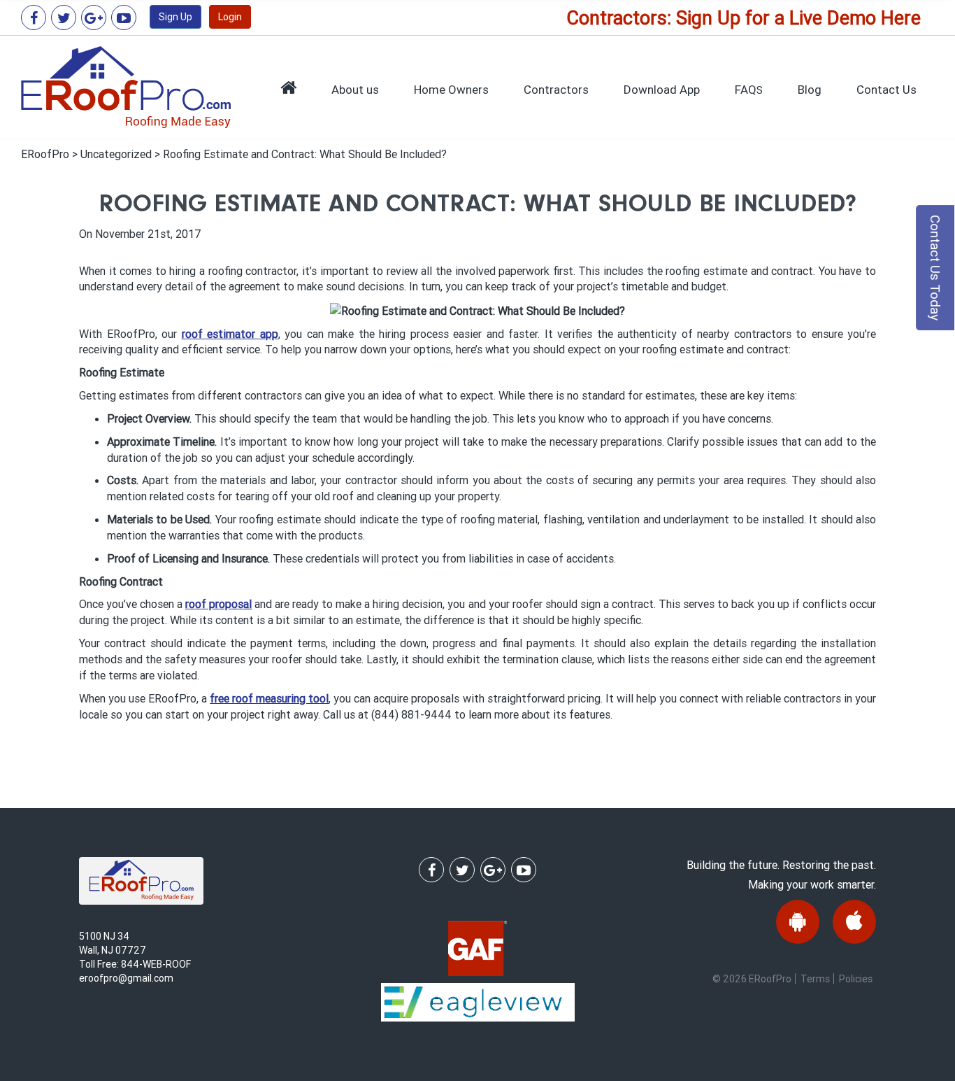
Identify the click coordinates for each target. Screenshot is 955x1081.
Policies (856, 979)
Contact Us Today (935, 267)
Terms (815, 979)
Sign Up (175, 16)
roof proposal (218, 604)
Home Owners (451, 90)
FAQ (749, 90)
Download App (662, 90)
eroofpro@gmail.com (126, 978)
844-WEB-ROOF (156, 964)
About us (355, 90)
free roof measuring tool (269, 698)
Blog (809, 90)
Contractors (556, 90)
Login (230, 16)
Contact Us (886, 90)
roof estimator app (230, 334)
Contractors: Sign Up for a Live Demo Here (743, 17)
